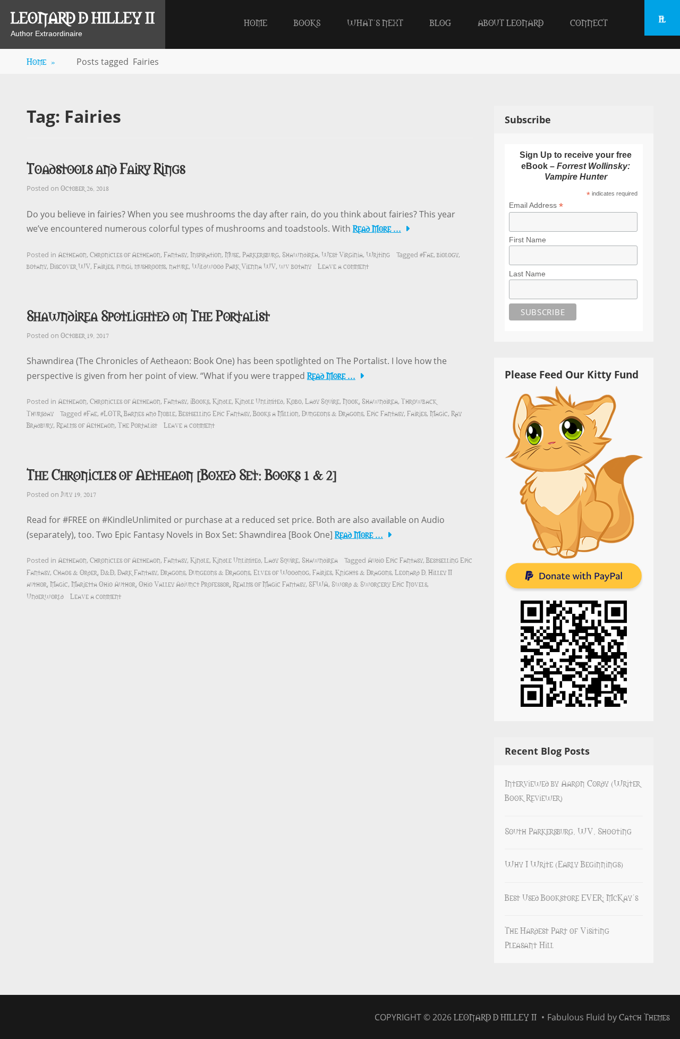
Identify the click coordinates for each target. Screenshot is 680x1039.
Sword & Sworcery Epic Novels (379, 583)
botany (37, 266)
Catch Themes (644, 1017)
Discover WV (70, 266)
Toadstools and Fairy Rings (106, 167)
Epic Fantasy (385, 413)
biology (447, 254)
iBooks (199, 401)
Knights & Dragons (363, 572)
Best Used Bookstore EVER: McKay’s (571, 897)
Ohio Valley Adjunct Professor (184, 583)
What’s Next (375, 22)
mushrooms (150, 266)
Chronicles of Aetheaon (125, 254)
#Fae (427, 254)
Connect (589, 22)
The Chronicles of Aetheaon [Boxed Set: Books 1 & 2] (182, 473)
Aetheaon (72, 254)
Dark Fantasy (137, 572)
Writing (378, 254)
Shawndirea (300, 254)
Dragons (172, 572)
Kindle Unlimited (259, 401)
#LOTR (110, 413)
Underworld (45, 596)
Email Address (536, 205)
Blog (440, 22)
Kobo (294, 401)
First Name (527, 239)
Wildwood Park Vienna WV (234, 266)
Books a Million (276, 413)
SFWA (318, 583)
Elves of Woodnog (281, 572)
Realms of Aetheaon (85, 424)
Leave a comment (343, 266)
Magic (439, 413)
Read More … (377, 228)
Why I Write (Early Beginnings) (564, 863)
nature (179, 266)
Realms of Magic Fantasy (269, 583)
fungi (123, 266)
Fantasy (175, 254)
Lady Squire (322, 401)
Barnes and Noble (149, 413)
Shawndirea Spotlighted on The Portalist (148, 315)
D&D (107, 572)
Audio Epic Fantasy (395, 559)
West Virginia (342, 254)
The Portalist (137, 424)
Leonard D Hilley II (83, 17)
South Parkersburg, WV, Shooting (568, 831)
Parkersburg (260, 254)
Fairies (103, 266)
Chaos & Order (75, 572)
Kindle (222, 401)
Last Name (527, 273)
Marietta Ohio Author (103, 583)
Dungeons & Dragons (332, 413)
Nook (351, 401)
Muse (232, 254)
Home (255, 22)
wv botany (295, 266)
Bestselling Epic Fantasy (214, 413)
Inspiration (206, 254)
